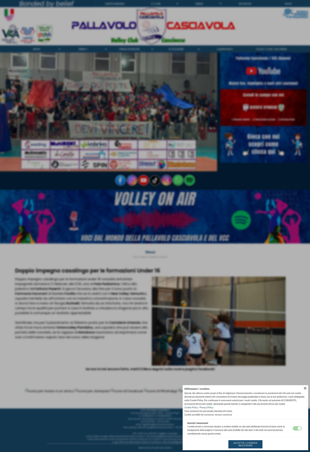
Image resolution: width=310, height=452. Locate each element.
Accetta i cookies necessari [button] (245, 444)
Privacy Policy (206, 407)
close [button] (305, 388)
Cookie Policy (191, 407)
